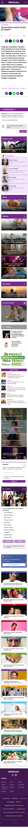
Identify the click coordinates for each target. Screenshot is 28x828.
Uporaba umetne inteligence (14, 816)
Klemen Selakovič (9, 530)
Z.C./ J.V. (5, 35)
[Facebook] (6, 41)
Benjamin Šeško (9, 515)
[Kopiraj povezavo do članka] (21, 41)
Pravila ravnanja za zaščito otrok (14, 812)
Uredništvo (15, 798)
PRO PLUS (23, 798)
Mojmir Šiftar (8, 537)
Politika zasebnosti (9, 809)
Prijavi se (23, 131)
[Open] (3, 2)
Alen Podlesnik (8, 512)
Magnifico (7, 532)
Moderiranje (10, 802)
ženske (14, 88)
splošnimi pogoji (15, 476)
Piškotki (18, 802)
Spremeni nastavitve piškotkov (14, 805)
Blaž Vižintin (7, 517)
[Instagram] (16, 775)
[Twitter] (10, 41)
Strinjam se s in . (14, 477)
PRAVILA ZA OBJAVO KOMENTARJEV (10, 120)
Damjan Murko (8, 520)
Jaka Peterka (8, 525)
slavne (9, 88)
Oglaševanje (6, 798)
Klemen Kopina (8, 527)
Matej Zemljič (8, 535)
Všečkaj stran (15, 565)
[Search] (25, 2)
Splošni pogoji (21, 809)
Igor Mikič (7, 522)
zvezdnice (23, 88)
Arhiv (24, 489)
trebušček (4, 88)
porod (18, 88)
